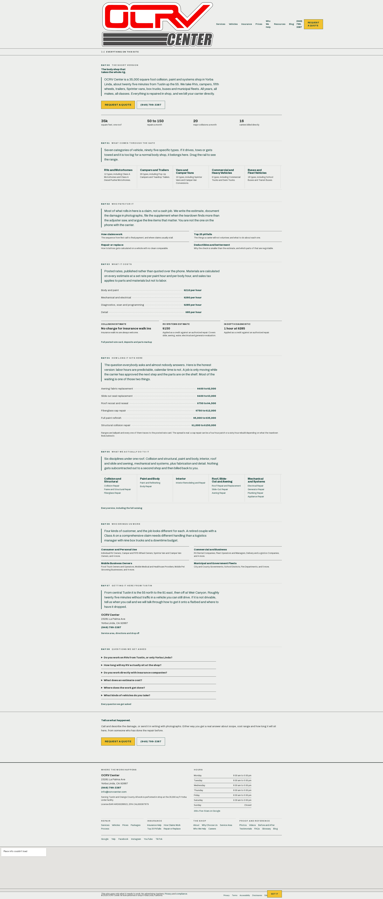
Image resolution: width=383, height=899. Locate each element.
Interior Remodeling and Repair (190, 483)
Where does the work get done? (124, 687)
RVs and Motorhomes (118, 170)
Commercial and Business (210, 549)
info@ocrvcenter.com (114, 791)
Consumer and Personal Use (119, 549)
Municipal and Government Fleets (215, 563)
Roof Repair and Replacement (226, 486)
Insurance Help (154, 825)
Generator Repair (256, 489)
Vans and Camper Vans (185, 171)
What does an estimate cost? (123, 680)
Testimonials (245, 829)
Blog (291, 24)
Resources (279, 24)
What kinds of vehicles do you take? (127, 695)
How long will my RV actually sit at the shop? (132, 665)
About (196, 825)
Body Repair (146, 486)
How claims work (111, 234)
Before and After (266, 825)
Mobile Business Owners (116, 563)
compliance (181, 894)
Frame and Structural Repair (117, 489)
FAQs (257, 829)
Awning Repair (219, 493)
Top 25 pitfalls (203, 234)
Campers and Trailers (154, 170)
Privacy (168, 894)
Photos (243, 825)
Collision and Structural (112, 480)
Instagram (136, 839)
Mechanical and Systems (256, 480)
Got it (274, 894)
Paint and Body (150, 478)
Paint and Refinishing (150, 483)
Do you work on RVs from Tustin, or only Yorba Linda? (138, 657)
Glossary (266, 829)
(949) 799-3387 (299, 24)
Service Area (226, 825)
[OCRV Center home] (157, 24)
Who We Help (268, 24)
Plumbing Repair (255, 493)
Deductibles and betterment (212, 244)
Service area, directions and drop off (120, 633)
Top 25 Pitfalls (154, 829)
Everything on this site (120, 52)
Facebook (123, 839)
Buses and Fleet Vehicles (257, 171)
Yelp (113, 839)
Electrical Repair (255, 486)
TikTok (159, 839)
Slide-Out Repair (220, 489)
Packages (135, 825)
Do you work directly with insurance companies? (135, 672)
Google (104, 839)
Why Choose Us (210, 825)
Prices (259, 24)
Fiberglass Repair (112, 493)
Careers (212, 829)
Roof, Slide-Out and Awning (222, 480)
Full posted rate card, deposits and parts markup (126, 342)
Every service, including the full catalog (121, 508)
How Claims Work (172, 825)
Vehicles (233, 24)
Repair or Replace (172, 829)
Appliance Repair (256, 496)
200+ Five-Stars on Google (207, 811)
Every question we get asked (116, 704)
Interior (181, 478)
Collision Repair (111, 486)
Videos (252, 825)
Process (105, 829)
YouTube (148, 839)
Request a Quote (313, 24)
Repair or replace (112, 244)
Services (220, 24)
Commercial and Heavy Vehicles (223, 171)
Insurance (246, 24)
